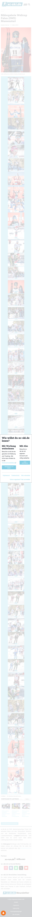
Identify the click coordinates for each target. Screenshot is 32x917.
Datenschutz (15, 475)
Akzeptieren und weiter (9, 467)
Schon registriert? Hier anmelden (20, 479)
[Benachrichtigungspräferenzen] (3, 913)
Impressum (6, 475)
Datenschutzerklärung (9, 463)
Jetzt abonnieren (25, 462)
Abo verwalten (25, 475)
